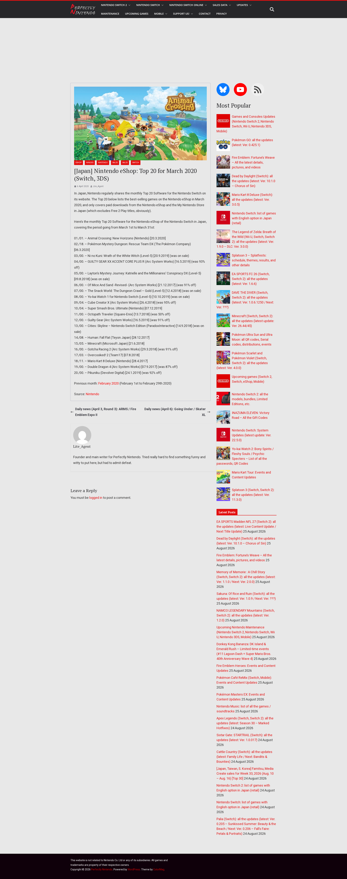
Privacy (221, 13)
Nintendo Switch (148, 5)
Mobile (159, 13)
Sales (115, 163)
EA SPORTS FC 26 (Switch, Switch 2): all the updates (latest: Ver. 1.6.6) (250, 279)
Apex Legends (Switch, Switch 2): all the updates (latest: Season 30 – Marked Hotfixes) (245, 723)
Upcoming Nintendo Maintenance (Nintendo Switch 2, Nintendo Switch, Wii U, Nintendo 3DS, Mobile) (246, 632)
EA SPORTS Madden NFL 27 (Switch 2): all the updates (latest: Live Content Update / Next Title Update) (246, 526)
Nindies (89, 163)
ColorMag (158, 869)
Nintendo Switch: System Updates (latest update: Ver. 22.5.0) (251, 435)
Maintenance (110, 13)
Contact (205, 13)
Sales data (220, 5)
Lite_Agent (98, 186)
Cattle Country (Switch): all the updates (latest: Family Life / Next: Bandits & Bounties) (244, 756)
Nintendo (103, 163)
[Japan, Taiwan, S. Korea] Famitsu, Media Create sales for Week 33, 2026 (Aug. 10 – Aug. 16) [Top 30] (245, 773)
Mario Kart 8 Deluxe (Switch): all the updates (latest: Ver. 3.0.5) (252, 199)
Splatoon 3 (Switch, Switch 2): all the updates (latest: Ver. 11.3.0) (253, 495)
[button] (128, 5)
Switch (135, 163)
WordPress (134, 869)
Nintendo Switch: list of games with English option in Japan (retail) (254, 218)
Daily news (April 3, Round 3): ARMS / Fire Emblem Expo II (105, 412)
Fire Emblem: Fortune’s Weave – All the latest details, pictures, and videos (253, 162)
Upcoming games (136, 13)
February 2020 (108, 383)
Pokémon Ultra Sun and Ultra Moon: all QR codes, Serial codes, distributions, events (252, 339)
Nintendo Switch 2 (114, 5)
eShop (79, 163)
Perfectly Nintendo (101, 869)
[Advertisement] (173, 45)
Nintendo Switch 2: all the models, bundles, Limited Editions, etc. (250, 399)
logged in (95, 498)
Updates (242, 5)
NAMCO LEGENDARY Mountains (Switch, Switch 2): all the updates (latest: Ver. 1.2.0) (246, 615)
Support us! (181, 13)
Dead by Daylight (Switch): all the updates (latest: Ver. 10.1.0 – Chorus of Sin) (253, 181)
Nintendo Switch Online (186, 5)
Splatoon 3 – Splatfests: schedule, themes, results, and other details (254, 260)
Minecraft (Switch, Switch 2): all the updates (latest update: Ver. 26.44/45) (253, 321)
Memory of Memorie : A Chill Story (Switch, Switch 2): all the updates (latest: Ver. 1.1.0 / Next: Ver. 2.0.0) (246, 577)
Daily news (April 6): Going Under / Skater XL (175, 412)
